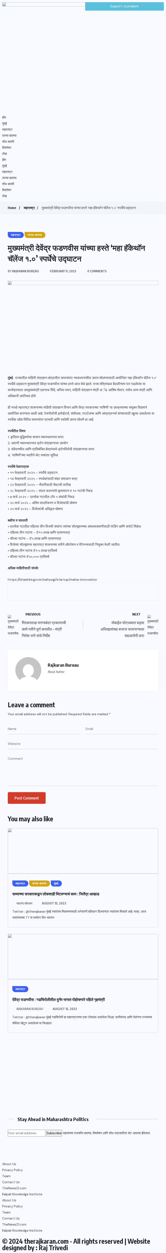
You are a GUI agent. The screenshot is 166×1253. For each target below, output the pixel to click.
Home (12, 208)
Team (6, 1176)
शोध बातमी (8, 142)
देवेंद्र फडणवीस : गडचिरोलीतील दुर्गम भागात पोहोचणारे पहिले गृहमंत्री (58, 999)
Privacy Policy (12, 1170)
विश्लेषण (6, 148)
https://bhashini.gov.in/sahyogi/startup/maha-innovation (52, 579)
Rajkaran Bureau (29, 1009)
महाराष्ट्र (7, 129)
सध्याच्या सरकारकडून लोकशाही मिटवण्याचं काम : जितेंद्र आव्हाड (55, 893)
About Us (9, 1164)
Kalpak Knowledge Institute (22, 1194)
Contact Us (11, 1182)
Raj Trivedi (53, 1247)
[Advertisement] (83, 1076)
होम (4, 117)
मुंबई (4, 123)
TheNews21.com (14, 1188)
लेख (4, 154)
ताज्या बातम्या (9, 135)
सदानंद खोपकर (24, 903)
